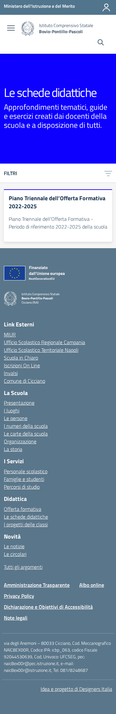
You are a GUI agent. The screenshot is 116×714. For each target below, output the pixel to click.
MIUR (10, 334)
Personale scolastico (25, 471)
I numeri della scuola (26, 426)
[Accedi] (106, 7)
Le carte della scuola (26, 433)
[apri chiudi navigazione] (11, 29)
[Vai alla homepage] (27, 28)
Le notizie (14, 546)
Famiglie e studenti (24, 479)
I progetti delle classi (26, 524)
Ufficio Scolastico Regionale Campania (44, 342)
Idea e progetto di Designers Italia (76, 689)
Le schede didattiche (26, 517)
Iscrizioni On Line (22, 365)
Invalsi (11, 373)
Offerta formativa (22, 509)
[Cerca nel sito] (101, 43)
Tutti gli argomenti (23, 567)
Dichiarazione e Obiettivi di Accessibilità (48, 607)
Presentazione (19, 403)
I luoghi (11, 410)
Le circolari (15, 554)
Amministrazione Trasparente (37, 585)
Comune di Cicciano (24, 381)
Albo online (91, 585)
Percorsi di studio (22, 487)
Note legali (15, 618)
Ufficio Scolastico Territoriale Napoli (41, 350)
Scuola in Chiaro (21, 358)
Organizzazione (20, 441)
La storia (13, 449)
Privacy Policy (19, 596)
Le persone (15, 418)
